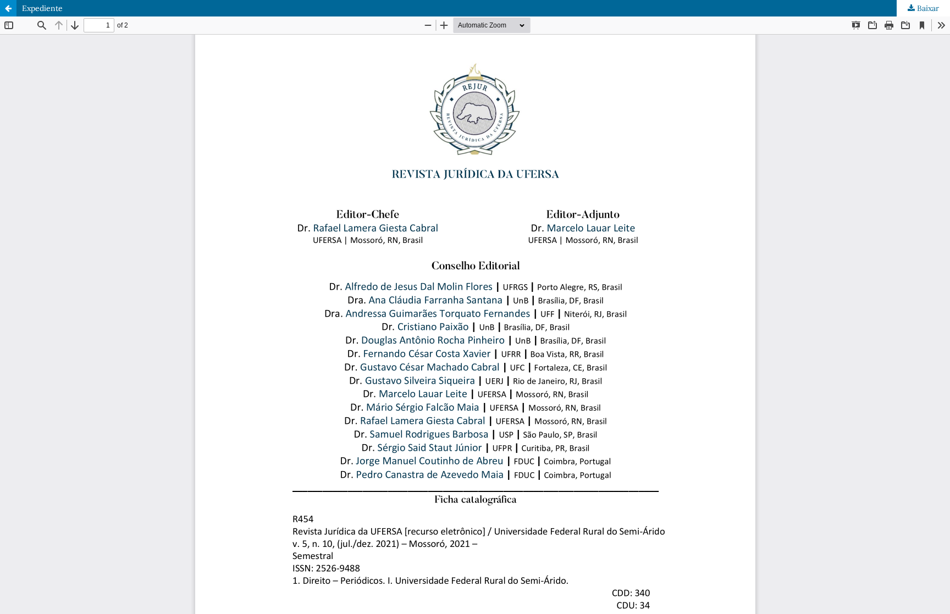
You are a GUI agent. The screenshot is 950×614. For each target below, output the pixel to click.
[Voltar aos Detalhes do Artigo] (8, 8)
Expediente (42, 8)
